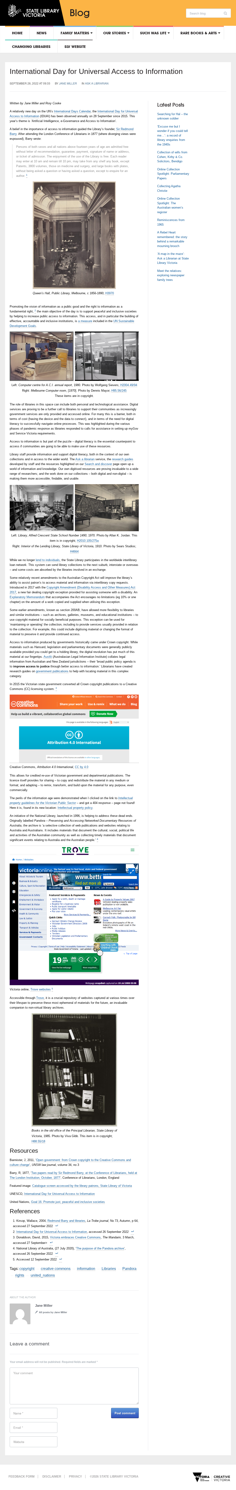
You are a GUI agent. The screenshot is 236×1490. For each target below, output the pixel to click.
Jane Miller (68, 83)
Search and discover (98, 464)
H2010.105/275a (88, 540)
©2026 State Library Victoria (114, 1476)
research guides (122, 459)
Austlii (48, 656)
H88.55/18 (38, 1141)
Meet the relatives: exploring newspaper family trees (170, 275)
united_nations (43, 1275)
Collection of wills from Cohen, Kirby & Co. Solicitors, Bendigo (172, 157)
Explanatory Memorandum (27, 597)
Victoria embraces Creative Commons (75, 1237)
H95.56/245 (119, 390)
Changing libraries (31, 46)
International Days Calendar (72, 111)
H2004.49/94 (128, 385)
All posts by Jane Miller (53, 1312)
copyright (26, 1269)
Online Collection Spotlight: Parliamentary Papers (173, 174)
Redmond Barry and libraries (66, 1220)
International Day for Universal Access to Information (96, 71)
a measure (85, 321)
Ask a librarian (97, 83)
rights (19, 1275)
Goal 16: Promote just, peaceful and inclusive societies (68, 1202)
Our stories (114, 33)
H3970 (109, 293)
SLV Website (75, 46)
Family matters (75, 33)
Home (17, 33)
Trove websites (40, 989)
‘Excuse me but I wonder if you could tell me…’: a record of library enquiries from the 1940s (172, 135)
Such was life (153, 33)
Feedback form (22, 1476)
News (42, 33)
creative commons (56, 1269)
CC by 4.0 (81, 767)
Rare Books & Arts (198, 33)
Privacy (75, 1476)
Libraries (109, 1269)
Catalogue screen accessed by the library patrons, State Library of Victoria (82, 1185)
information (86, 1269)
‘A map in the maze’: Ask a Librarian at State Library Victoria (173, 258)
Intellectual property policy (75, 807)
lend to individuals (48, 560)
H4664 (74, 551)
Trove (40, 998)
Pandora (129, 1269)
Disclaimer (51, 1476)
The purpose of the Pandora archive (100, 1248)
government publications (52, 671)
